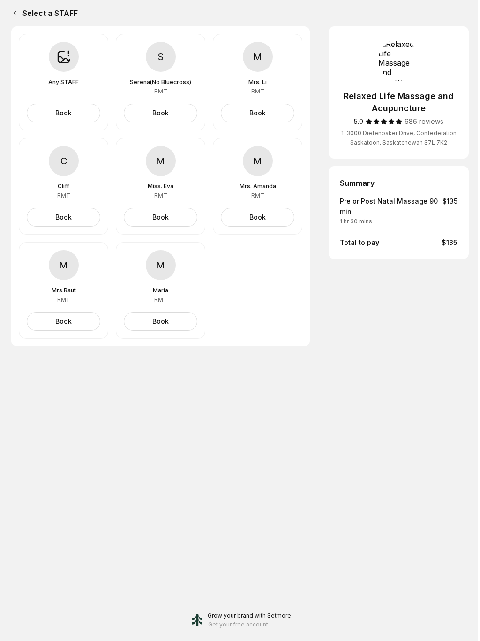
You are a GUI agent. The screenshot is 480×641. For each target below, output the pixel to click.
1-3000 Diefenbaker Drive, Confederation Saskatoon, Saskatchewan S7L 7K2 (399, 138)
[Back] (13, 13)
